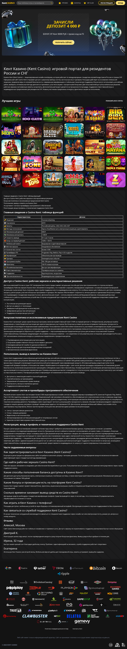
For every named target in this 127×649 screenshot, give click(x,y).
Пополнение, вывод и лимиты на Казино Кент (20, 203)
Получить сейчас (63, 42)
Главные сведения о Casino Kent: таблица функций (22, 196)
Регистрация (107, 3)
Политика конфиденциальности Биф (56, 629)
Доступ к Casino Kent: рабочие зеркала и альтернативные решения (28, 198)
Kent (8, 2)
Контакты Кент (77, 629)
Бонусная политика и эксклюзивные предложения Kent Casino (26, 201)
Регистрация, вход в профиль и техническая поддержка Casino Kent (28, 208)
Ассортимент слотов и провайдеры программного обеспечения (27, 206)
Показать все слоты (114, 101)
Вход (120, 3)
